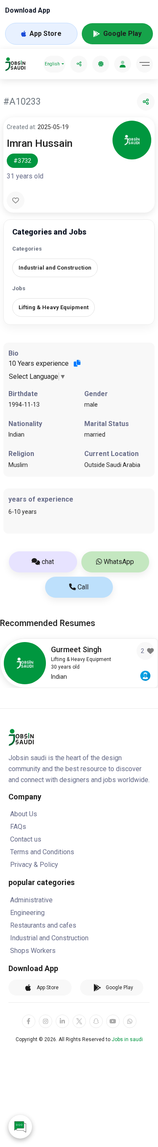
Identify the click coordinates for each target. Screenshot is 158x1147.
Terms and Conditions (42, 852)
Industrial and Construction (49, 938)
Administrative (31, 900)
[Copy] (77, 363)
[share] (79, 64)
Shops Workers (33, 951)
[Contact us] (20, 1127)
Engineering (27, 913)
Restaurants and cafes (43, 925)
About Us (23, 814)
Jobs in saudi (127, 1039)
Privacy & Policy (34, 865)
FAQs (18, 827)
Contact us (25, 839)
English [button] (52, 64)
